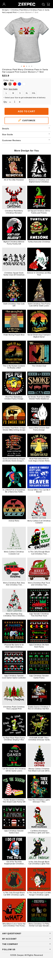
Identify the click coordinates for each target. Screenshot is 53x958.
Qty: (5, 102)
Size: (6, 89)
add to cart (26, 111)
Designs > (6, 10)
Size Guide (13, 89)
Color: (9, 80)
